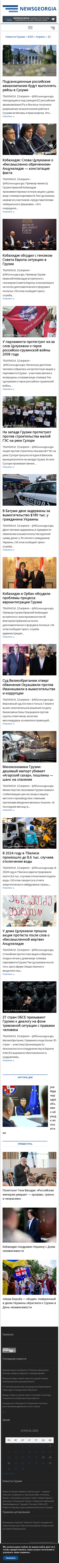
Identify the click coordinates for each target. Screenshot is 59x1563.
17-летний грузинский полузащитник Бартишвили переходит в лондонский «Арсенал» (27, 1388)
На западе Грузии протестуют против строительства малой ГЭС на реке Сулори (27, 436)
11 (36, 1451)
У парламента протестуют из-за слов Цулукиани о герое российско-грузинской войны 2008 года (29, 347)
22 (16, 1463)
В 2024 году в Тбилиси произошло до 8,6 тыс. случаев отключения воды (28, 857)
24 (29, 1463)
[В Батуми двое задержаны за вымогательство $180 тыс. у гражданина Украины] (29, 490)
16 (22, 1457)
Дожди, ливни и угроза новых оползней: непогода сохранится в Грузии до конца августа (27, 1396)
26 (43, 1463)
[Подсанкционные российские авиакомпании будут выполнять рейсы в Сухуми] (29, 60)
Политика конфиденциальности (42, 1542)
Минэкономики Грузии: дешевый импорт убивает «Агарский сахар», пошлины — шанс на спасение (28, 773)
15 (16, 1457)
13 (50, 1451)
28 (9, 1469)
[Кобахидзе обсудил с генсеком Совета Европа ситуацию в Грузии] (29, 234)
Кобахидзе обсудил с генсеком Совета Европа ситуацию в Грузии (27, 259)
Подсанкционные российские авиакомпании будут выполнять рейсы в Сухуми (29, 85)
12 (43, 1451)
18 (36, 1457)
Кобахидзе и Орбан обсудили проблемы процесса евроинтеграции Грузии (26, 597)
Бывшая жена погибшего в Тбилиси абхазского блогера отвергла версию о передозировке (26, 1371)
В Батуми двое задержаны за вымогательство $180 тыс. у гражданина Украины (26, 514)
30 (22, 1469)
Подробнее (15, 116)
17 (29, 1457)
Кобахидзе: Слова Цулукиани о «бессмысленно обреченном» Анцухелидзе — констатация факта (28, 166)
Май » (12, 1473)
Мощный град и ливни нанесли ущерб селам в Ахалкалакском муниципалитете (25, 1380)
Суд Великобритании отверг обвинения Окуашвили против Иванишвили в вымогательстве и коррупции (29, 686)
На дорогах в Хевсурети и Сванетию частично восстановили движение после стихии (25, 1405)
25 (36, 1463)
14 (9, 1457)
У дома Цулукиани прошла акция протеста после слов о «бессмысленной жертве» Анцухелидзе (26, 937)
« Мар (5, 1473)
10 (29, 1451)
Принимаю (10, 1558)
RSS (4, 1412)
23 (22, 1463)
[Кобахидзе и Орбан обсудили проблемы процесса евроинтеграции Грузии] (29, 572)
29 (16, 1469)
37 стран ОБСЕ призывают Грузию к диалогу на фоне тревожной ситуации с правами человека (29, 1023)
